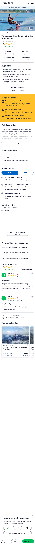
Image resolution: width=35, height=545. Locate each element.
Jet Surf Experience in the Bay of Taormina (15, 348)
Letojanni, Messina (9, 41)
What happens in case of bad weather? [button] (14, 247)
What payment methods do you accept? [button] (15, 259)
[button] (14, 541)
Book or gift (28, 541)
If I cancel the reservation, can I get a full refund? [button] (15, 253)
